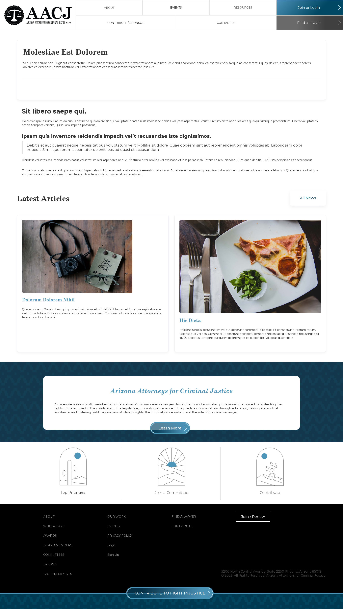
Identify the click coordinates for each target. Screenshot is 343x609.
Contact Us (226, 23)
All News (308, 198)
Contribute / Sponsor (126, 23)
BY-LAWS (50, 564)
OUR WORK (116, 516)
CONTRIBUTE (182, 526)
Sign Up (113, 555)
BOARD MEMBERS (57, 545)
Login (111, 545)
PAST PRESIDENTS (57, 574)
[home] (40, 15)
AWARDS (50, 535)
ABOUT (109, 8)
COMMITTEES (53, 555)
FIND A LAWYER (184, 516)
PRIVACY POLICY (120, 535)
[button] (109, 7)
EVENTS (176, 7)
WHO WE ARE (54, 526)
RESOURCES (243, 7)
